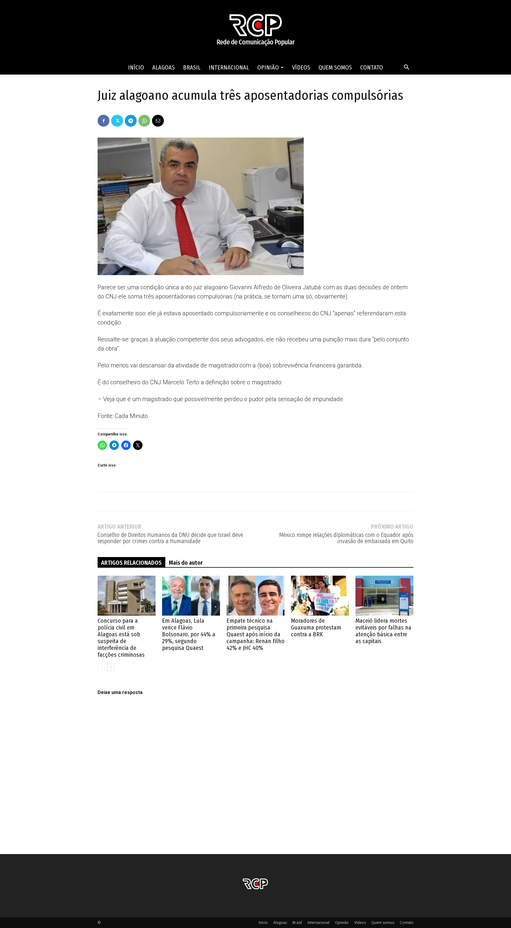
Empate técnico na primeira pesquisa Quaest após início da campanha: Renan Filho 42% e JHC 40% (255, 634)
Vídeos (301, 67)
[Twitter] (117, 121)
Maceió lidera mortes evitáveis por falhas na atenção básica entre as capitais (383, 631)
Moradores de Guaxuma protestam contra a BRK (316, 627)
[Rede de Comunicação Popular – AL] (255, 30)
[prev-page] (101, 667)
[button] (406, 68)
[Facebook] (103, 121)
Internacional (229, 67)
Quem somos (335, 67)
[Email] (158, 121)
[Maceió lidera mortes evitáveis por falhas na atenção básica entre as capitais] (384, 596)
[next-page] (110, 667)
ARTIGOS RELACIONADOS (131, 562)
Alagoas (163, 67)
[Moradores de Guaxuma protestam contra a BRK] (320, 596)
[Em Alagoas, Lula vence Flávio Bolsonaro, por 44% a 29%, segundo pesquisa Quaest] (191, 596)
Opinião (268, 67)
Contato (371, 67)
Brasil (191, 67)
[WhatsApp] (144, 121)
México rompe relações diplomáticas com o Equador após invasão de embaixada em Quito (346, 538)
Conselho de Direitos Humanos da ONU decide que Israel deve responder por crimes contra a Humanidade (170, 538)
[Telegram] (131, 121)
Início (136, 67)
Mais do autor (186, 562)
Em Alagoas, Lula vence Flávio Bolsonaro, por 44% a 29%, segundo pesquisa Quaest (188, 634)
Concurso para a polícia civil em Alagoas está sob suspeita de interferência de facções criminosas (121, 637)
